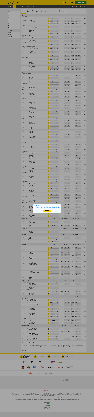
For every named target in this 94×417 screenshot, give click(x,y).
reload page (47, 210)
